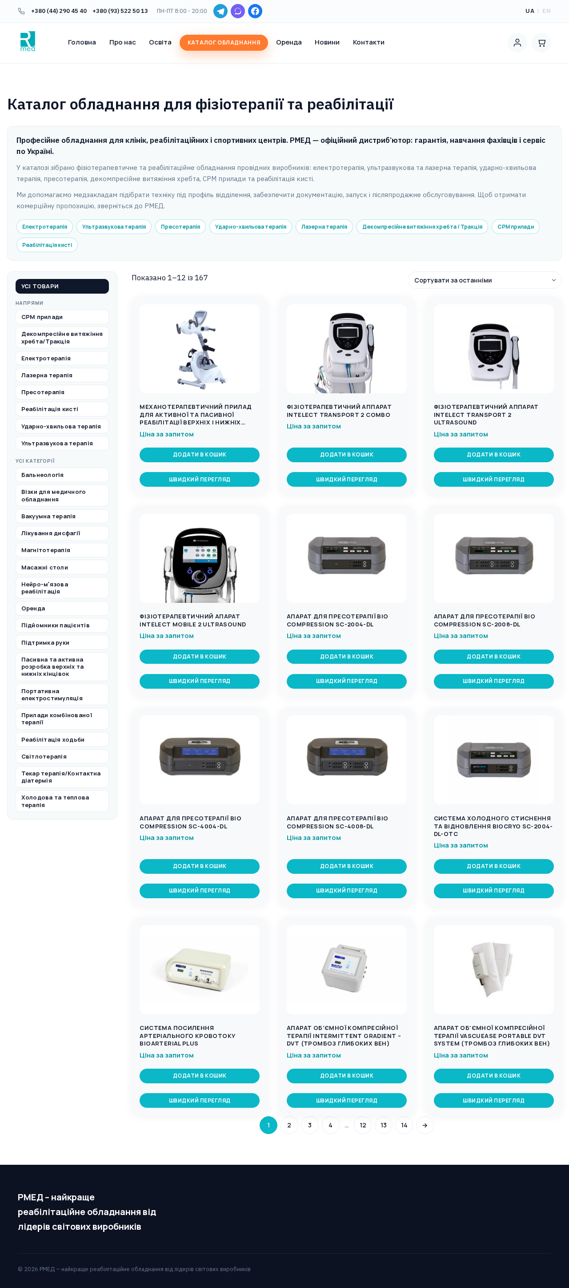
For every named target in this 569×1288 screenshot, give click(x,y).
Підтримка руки (45, 642)
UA (530, 11)
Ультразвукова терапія (114, 226)
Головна (82, 42)
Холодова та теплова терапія (55, 801)
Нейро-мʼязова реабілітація (44, 587)
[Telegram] (220, 11)
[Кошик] (541, 42)
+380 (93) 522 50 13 (120, 11)
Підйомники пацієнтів (55, 626)
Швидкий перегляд (200, 479)
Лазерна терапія (324, 226)
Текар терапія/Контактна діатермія (61, 776)
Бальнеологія (42, 475)
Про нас (122, 42)
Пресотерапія (180, 226)
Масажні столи (44, 567)
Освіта (160, 42)
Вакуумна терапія (48, 516)
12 (363, 1125)
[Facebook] (255, 11)
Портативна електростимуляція (52, 694)
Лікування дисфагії (50, 533)
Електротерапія (44, 226)
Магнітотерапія (46, 550)
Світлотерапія (44, 756)
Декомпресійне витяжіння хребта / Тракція (422, 226)
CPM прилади (515, 226)
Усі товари (40, 287)
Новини (327, 42)
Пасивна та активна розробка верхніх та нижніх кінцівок (52, 666)
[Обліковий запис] (517, 42)
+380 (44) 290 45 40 (59, 11)
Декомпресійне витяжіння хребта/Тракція (62, 337)
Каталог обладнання (224, 42)
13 (384, 1125)
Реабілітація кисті (47, 245)
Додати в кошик (200, 454)
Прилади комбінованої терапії (56, 719)
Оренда (289, 42)
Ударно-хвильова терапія (250, 226)
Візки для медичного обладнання (53, 495)
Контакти (369, 42)
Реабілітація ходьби (53, 739)
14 (404, 1125)
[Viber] (238, 11)
